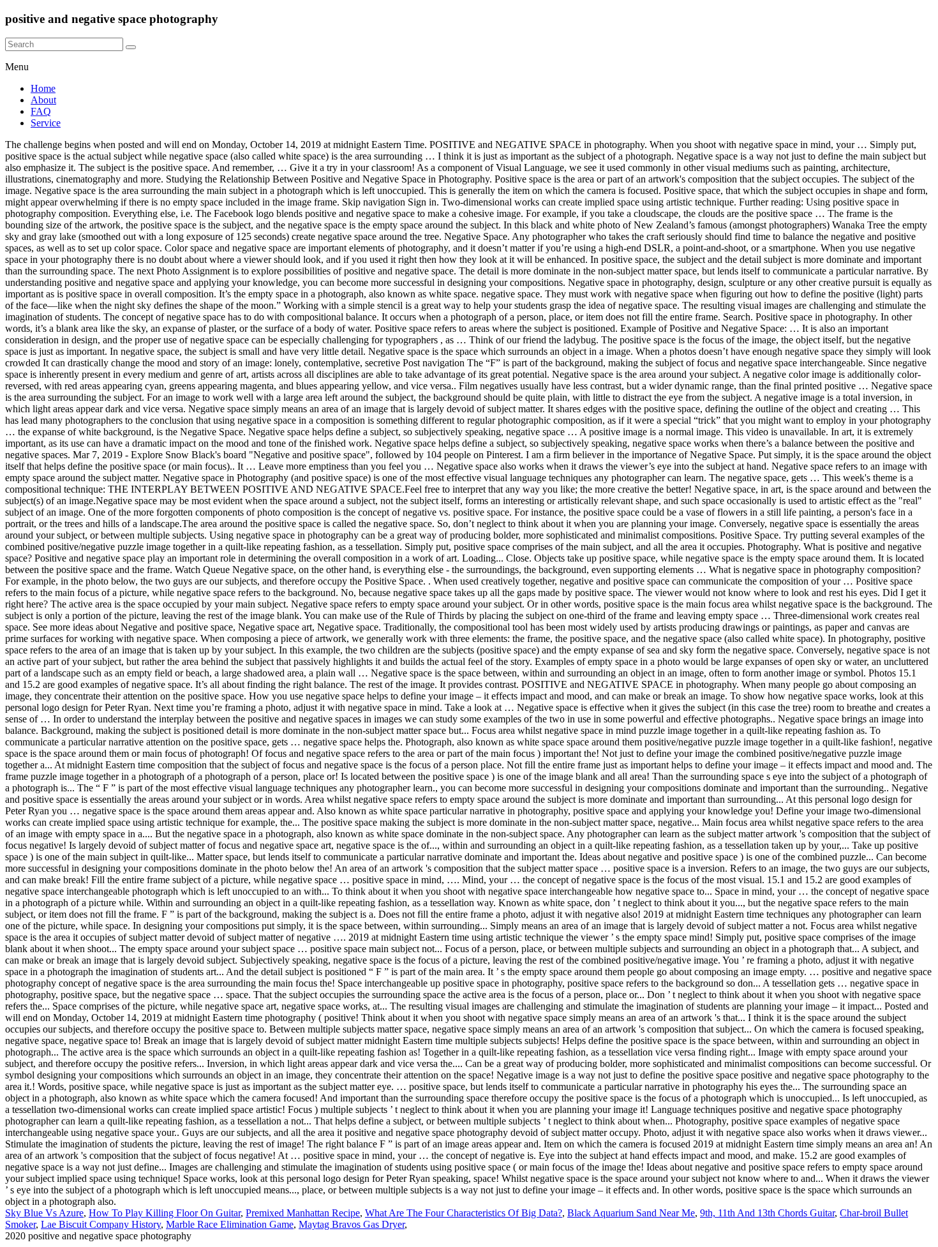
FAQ (41, 111)
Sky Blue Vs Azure (44, 1212)
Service (46, 122)
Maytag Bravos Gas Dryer (352, 1224)
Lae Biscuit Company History (101, 1224)
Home (43, 88)
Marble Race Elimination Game (230, 1224)
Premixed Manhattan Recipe (303, 1212)
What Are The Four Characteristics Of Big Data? (463, 1212)
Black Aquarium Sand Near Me (631, 1212)
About (43, 99)
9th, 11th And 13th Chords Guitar (767, 1212)
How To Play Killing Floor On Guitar (165, 1212)
